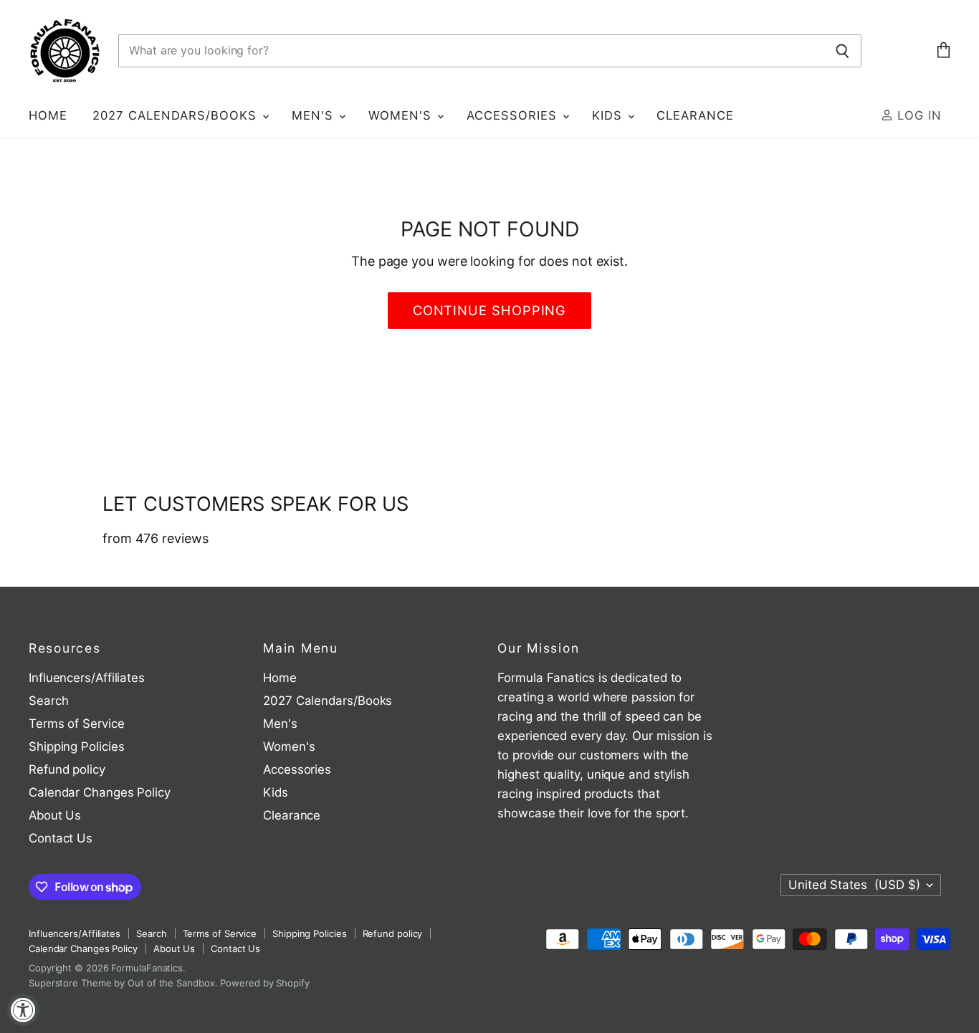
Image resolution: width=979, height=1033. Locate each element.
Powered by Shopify (264, 983)
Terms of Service (77, 723)
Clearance (695, 115)
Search (48, 700)
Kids (609, 115)
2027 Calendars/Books (176, 115)
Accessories (514, 115)
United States (854, 885)
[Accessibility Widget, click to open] (23, 1010)
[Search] (842, 50)
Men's (315, 115)
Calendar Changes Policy (100, 792)
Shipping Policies (76, 746)
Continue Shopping (490, 310)
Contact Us (60, 838)
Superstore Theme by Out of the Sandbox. (123, 983)
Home (48, 115)
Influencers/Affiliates (87, 678)
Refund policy (67, 769)
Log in (917, 115)
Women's (402, 115)
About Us (55, 815)
